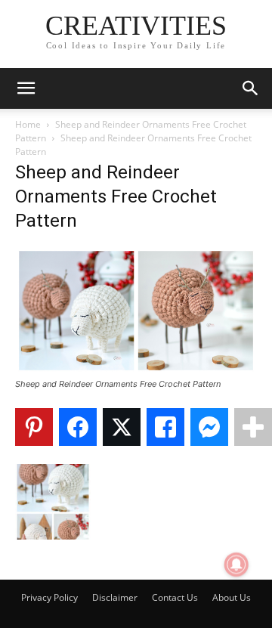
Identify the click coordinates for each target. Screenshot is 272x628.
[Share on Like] (165, 427)
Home (28, 124)
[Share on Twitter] (122, 427)
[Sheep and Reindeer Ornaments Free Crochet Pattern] (136, 369)
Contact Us (175, 597)
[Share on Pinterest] (34, 427)
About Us (231, 597)
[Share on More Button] (253, 427)
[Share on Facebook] (78, 427)
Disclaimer (115, 597)
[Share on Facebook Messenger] (209, 427)
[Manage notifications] (236, 564)
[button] (26, 88)
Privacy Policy (49, 597)
